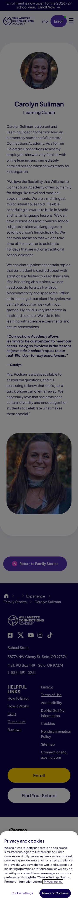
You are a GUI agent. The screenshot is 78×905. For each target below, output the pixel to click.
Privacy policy (53, 881)
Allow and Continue (55, 893)
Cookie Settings (22, 893)
